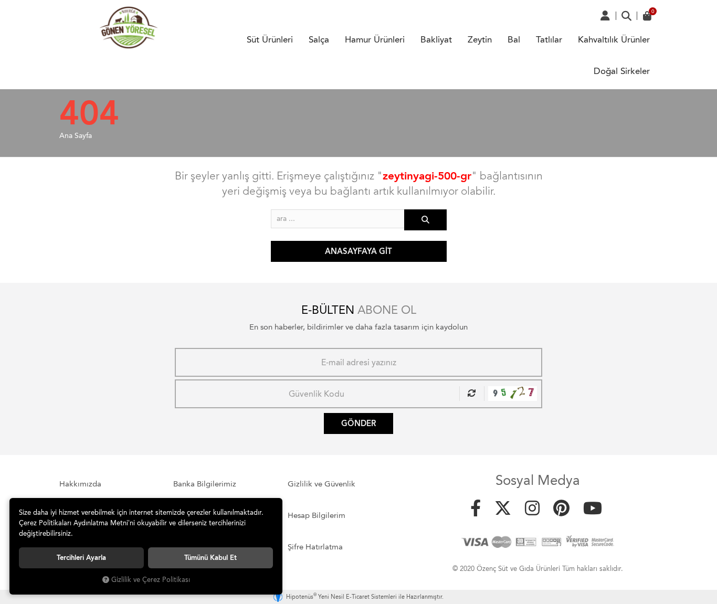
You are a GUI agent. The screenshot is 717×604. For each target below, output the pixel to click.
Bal (514, 39)
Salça (319, 39)
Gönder (358, 423)
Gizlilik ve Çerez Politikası (150, 580)
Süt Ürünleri (270, 39)
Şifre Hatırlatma (315, 547)
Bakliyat (436, 39)
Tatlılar (549, 39)
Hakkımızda (80, 484)
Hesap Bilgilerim (316, 515)
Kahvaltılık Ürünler (614, 39)
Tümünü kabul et (210, 557)
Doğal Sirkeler (622, 71)
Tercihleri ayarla (81, 557)
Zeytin (480, 39)
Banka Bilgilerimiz (204, 484)
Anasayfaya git (358, 251)
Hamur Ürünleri (375, 39)
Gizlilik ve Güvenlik (321, 484)
